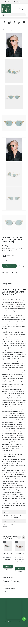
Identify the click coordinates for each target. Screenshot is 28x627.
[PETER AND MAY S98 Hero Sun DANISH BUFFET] (8, 546)
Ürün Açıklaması (7, 283)
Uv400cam (7, 585)
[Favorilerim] (20, 9)
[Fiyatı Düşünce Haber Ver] (23, 266)
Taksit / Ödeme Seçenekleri (10, 273)
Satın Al (8, 570)
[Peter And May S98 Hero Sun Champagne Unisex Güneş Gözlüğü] (14, 45)
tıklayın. (13, 250)
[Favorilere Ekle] (19, 266)
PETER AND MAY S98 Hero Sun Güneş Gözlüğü (19, 554)
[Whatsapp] (24, 619)
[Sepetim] (22, 9)
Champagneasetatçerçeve (10, 588)
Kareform (6, 581)
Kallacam (6, 592)
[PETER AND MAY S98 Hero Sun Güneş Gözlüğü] (20, 546)
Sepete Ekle (9, 266)
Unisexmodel (15, 581)
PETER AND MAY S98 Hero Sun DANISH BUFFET (8, 554)
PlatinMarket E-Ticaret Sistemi (9, 622)
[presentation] (19, 537)
